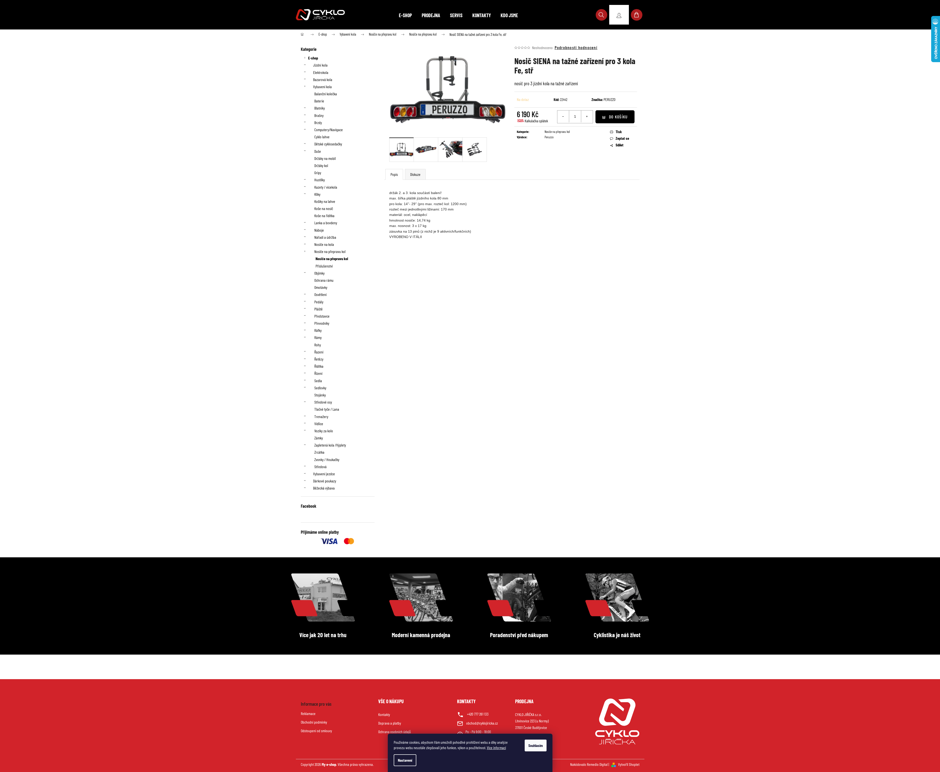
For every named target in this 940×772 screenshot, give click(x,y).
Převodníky (321, 323)
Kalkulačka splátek (536, 121)
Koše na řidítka (324, 215)
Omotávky (320, 287)
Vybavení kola (322, 86)
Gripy (317, 172)
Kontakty (384, 714)
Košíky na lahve (324, 201)
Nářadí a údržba (325, 237)
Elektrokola (320, 72)
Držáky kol (321, 165)
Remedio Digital (597, 764)
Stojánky (320, 395)
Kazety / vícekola (325, 187)
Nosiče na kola (324, 244)
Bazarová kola (322, 79)
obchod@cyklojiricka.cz (482, 723)
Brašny (319, 115)
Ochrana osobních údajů (394, 731)
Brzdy (318, 122)
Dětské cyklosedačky (328, 143)
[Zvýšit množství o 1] (587, 116)
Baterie (319, 100)
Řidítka (318, 366)
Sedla (318, 380)
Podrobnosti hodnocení (576, 47)
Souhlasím (535, 745)
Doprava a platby (389, 723)
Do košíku (618, 116)
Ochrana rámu (323, 280)
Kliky (317, 194)
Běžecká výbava (324, 488)
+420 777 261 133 (478, 714)
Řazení (318, 352)
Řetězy (318, 359)
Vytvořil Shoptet (628, 764)
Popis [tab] (394, 174)
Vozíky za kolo (323, 430)
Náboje (319, 230)
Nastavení (405, 760)
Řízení (318, 373)
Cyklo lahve (322, 136)
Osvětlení (320, 294)
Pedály (318, 301)
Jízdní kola (320, 65)
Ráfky (318, 330)
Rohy (317, 344)
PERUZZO (609, 99)
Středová (320, 466)
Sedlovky (320, 387)
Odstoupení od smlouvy (316, 730)
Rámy (318, 337)
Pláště (318, 309)
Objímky (319, 273)
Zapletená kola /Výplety (330, 445)
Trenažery (321, 416)
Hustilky (319, 179)
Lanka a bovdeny (325, 222)
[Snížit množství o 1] (563, 116)
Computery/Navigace (328, 129)
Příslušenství (324, 266)
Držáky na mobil (325, 158)
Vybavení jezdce (324, 473)
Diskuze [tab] (415, 174)
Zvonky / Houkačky (326, 459)
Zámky (318, 437)
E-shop (313, 58)
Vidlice (318, 423)
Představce (322, 316)
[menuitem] (405, 15)
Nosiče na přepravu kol (330, 251)
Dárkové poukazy (324, 480)
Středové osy (323, 402)
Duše (317, 151)
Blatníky (319, 108)
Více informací (496, 747)
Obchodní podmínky (314, 722)
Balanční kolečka (325, 93)
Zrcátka (319, 452)
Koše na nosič (323, 208)
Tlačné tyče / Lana (326, 409)
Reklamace (308, 713)
